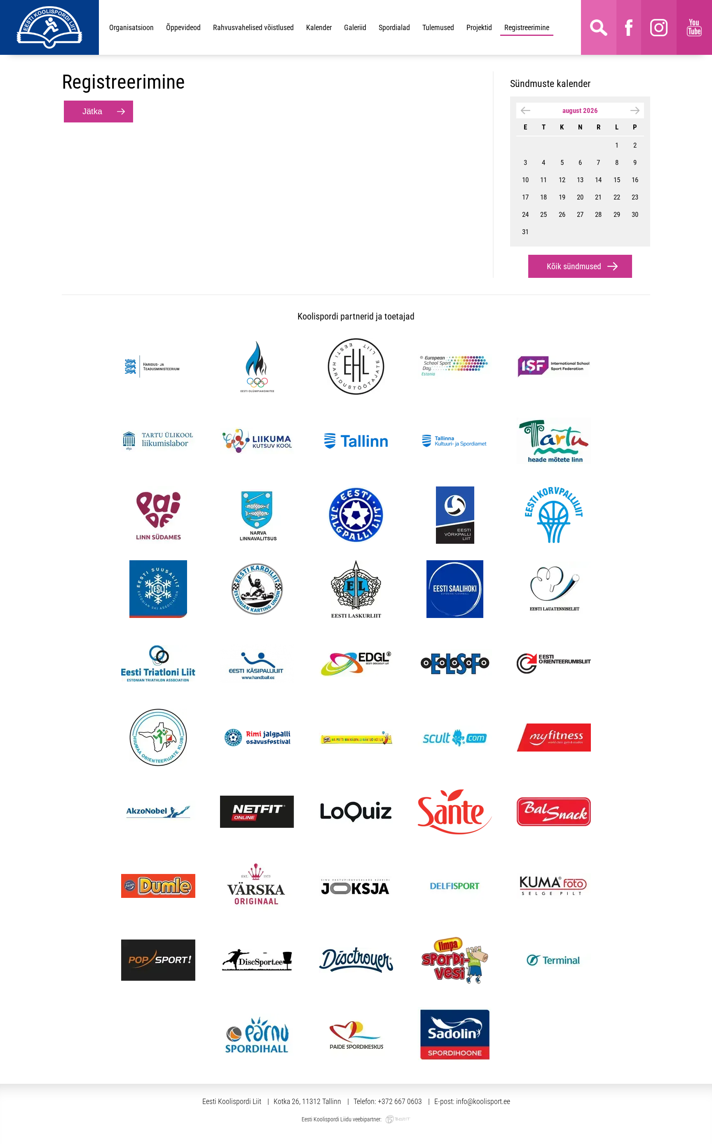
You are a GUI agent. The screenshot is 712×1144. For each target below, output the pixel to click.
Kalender (319, 27)
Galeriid (355, 27)
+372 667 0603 (400, 1101)
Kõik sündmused (574, 266)
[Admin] (2, 5)
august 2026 (580, 110)
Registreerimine (526, 27)
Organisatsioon (131, 27)
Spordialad (394, 27)
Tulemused (438, 27)
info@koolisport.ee (483, 1101)
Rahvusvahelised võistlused (253, 27)
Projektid (479, 27)
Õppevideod (183, 27)
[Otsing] (598, 27)
